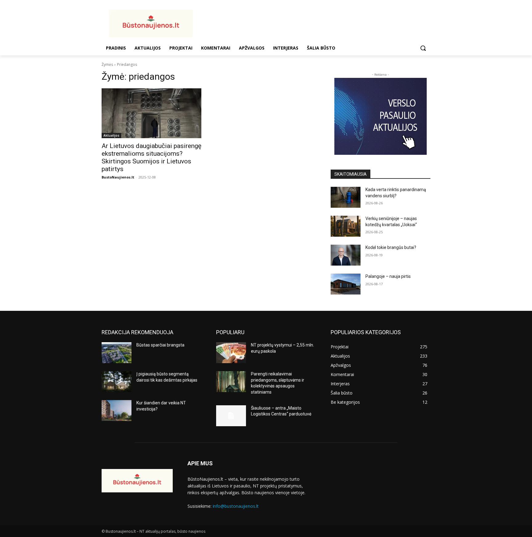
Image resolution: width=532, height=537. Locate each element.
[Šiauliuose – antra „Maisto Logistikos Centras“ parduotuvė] (231, 415)
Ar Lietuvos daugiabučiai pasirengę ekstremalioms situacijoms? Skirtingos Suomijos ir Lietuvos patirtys (151, 157)
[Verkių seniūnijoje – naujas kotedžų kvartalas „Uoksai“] (346, 226)
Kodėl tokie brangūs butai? (390, 247)
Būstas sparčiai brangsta (160, 345)
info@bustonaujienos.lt (236, 506)
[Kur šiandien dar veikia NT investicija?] (116, 410)
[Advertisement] (315, 22)
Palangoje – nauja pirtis (388, 276)
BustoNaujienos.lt (118, 177)
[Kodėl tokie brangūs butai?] (346, 255)
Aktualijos (111, 135)
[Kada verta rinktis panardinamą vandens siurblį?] (346, 197)
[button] (423, 48)
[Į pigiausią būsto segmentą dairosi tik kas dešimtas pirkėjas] (116, 381)
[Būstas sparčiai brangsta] (116, 352)
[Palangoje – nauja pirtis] (346, 284)
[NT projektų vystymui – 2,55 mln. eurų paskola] (231, 352)
